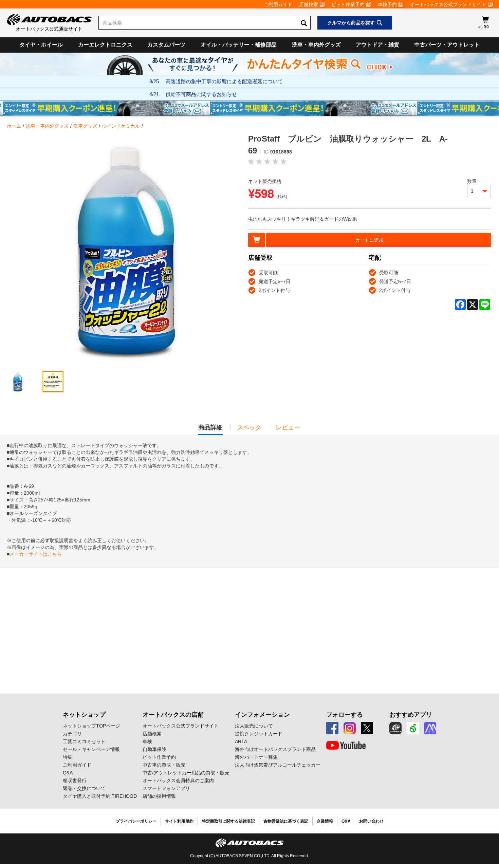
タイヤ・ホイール (41, 45)
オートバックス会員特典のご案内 (178, 780)
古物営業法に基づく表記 (285, 821)
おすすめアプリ (410, 714)
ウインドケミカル (121, 126)
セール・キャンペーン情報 (91, 749)
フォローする (344, 714)
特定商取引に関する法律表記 (228, 821)
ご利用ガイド (278, 4)
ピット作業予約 (348, 4)
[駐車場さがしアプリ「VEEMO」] (413, 728)
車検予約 (387, 4)
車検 (147, 741)
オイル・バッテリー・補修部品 (239, 45)
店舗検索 (308, 4)
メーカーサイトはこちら (36, 554)
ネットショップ (84, 714)
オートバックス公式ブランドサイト (448, 4)
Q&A (68, 772)
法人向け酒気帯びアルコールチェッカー (277, 765)
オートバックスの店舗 (173, 714)
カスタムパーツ (166, 45)
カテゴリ (72, 733)
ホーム (14, 126)
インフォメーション (262, 714)
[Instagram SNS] (350, 728)
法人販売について (254, 726)
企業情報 (325, 821)
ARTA (241, 741)
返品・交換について (84, 788)
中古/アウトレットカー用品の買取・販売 (186, 772)
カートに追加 (369, 240)
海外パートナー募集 (256, 757)
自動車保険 (154, 749)
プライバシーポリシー (136, 821)
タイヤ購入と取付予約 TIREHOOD (100, 796)
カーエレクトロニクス (105, 45)
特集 (67, 757)
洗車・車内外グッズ (316, 45)
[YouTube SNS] (346, 745)
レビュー (288, 427)
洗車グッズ (85, 126)
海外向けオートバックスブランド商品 (275, 749)
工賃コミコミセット (84, 741)
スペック (249, 427)
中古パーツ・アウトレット (447, 45)
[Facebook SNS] (332, 728)
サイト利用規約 (179, 821)
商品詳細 (210, 429)
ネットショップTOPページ (91, 726)
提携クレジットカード (258, 733)
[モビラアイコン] (430, 728)
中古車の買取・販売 (164, 765)
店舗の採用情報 (159, 796)
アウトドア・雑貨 (377, 45)
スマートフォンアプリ (166, 788)
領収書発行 (75, 780)
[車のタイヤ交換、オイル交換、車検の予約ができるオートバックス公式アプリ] (395, 728)
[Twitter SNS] (367, 728)
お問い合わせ (371, 821)
